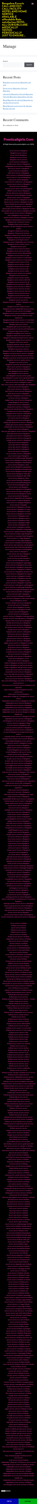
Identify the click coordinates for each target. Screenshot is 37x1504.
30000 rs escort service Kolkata (18, 963)
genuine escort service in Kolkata (19, 1404)
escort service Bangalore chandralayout (19, 462)
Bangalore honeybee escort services (18, 333)
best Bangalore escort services (18, 373)
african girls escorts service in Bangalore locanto (18, 209)
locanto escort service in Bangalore (18, 759)
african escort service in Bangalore (18, 197)
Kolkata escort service (18, 926)
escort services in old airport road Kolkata (18, 1351)
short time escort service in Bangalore (18, 859)
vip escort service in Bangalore (18, 890)
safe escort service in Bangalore (18, 848)
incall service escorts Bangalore (18, 694)
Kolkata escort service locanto (18, 1037)
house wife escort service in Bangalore (18, 670)
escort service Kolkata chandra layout (18, 1226)
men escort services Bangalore (18, 808)
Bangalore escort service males (18, 271)
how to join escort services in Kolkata (18, 1444)
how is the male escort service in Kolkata (18, 1440)
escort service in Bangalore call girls (18, 507)
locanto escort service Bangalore (18, 754)
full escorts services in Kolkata (18, 1400)
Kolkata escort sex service (18, 1070)
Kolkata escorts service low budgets (18, 1079)
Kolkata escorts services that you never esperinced (18, 1084)
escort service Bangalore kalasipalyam (18, 467)
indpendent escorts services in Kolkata (18, 1482)
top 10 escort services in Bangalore (18, 875)
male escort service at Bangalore (18, 774)
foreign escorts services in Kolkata (18, 1398)
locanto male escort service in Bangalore (18, 761)
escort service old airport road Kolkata (18, 1315)
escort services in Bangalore (18, 162)
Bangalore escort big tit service (18, 240)
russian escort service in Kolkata (18, 957)
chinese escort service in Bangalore (18, 416)
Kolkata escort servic (19, 1017)
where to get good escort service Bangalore (18, 906)
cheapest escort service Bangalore (18, 411)
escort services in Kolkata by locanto (18, 1331)
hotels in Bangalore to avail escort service (18, 665)
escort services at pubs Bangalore (18, 558)
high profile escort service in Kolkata (19, 1422)
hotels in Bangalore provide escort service (18, 663)
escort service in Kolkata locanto (18, 1277)
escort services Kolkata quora (18, 1326)
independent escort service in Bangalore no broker (18, 701)
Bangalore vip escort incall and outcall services (18, 358)
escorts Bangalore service (18, 601)
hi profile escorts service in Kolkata (18, 1418)
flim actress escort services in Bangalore (18, 627)
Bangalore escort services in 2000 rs (18, 287)
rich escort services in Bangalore (18, 837)
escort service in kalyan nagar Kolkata (18, 1300)
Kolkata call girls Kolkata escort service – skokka (18, 999)
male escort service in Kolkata (18, 946)
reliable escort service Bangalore (18, 832)
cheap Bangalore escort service (18, 402)
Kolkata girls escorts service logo (18, 1093)
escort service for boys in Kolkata (18, 1257)
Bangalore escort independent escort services (18, 242)
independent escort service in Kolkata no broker (18, 1464)
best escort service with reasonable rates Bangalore (18, 385)
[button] (32, 3)
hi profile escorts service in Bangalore (18, 652)
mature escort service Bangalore (18, 805)
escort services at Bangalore (18, 556)
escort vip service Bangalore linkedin (18, 596)
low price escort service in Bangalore (18, 770)
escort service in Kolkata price (18, 1282)
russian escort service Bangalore (18, 846)
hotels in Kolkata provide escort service (18, 1429)
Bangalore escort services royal (18, 295)
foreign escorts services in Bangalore (18, 632)
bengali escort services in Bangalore (18, 369)
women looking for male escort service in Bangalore (18, 917)
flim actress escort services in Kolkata (18, 1393)
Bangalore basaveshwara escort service (18, 220)
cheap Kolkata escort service (18, 1168)
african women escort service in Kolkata (18, 986)
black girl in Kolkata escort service (18, 1162)
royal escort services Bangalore (18, 843)
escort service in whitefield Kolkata (18, 948)
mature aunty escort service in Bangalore (18, 803)
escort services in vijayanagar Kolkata (18, 1353)
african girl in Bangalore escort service (18, 206)
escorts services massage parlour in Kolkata (18, 1384)
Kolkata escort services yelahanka (18, 1068)
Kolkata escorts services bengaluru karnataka (18, 1081)
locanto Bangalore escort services (18, 750)
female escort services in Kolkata (18, 1389)
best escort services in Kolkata (18, 1155)
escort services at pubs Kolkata (18, 1324)
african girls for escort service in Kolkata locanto (18, 983)
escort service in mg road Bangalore (18, 177)
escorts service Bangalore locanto (18, 607)
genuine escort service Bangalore (19, 636)
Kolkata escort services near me (18, 1061)
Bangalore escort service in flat (18, 262)
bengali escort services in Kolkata (18, 1135)
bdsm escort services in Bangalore (18, 367)
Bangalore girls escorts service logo (18, 327)
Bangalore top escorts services (18, 349)
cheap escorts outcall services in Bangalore (18, 409)
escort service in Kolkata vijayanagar (18, 1295)
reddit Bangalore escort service (18, 830)
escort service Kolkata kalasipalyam (18, 1233)
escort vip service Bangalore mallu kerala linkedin (18, 598)
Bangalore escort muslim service (18, 244)
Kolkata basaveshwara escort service (18, 992)
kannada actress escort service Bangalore (18, 736)
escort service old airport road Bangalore (18, 549)
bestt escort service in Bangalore (18, 393)
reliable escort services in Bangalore (18, 834)
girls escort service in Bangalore (18, 645)
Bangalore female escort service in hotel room (18, 322)
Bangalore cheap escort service (18, 231)
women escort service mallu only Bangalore (18, 915)
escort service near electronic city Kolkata (18, 1311)
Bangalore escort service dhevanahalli (18, 253)
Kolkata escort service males (18, 1041)
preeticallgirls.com (18, 139)
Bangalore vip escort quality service (18, 360)
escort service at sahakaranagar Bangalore (18, 458)
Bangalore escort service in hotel (18, 264)
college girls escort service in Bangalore (18, 425)
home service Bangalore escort (18, 658)
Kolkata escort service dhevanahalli (18, 1024)
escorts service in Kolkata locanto (18, 1375)
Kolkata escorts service (18, 930)
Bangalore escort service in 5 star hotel (18, 258)
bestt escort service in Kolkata (18, 1159)
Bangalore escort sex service (18, 300)
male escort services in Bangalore (18, 792)
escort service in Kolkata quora (18, 1284)
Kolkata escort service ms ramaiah (18, 1044)
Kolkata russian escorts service (18, 1113)
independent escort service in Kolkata (18, 939)
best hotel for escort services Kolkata (18, 1157)
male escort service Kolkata (18, 952)
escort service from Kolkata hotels (18, 1260)
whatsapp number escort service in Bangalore (19, 903)
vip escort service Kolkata (18, 959)
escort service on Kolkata (18, 1317)
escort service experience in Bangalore (18, 489)
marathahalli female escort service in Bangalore (18, 799)
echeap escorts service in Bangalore (18, 440)
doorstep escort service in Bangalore (18, 436)
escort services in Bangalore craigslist (18, 569)
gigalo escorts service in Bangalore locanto (18, 643)
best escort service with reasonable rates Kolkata (18, 1150)
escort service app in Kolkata (18, 1222)
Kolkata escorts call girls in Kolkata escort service (18, 1073)
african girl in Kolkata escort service (18, 979)
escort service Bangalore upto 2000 (18, 476)
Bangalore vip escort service (18, 362)
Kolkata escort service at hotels (18, 1021)
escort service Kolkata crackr (18, 1231)
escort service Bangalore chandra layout (18, 460)
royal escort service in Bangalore (18, 841)
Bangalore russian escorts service (18, 347)
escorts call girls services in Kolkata (18, 1369)
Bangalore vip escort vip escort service (18, 364)
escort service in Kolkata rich (18, 1291)
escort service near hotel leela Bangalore (18, 547)
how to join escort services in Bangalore (18, 679)
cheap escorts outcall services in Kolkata (18, 1175)
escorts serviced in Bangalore (18, 612)
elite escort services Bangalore (18, 442)
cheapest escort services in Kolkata (18, 1179)
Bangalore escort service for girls (19, 255)
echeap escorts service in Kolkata (18, 1206)
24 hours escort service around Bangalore (18, 189)
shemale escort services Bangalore (18, 857)
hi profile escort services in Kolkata (18, 1415)
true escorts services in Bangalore (18, 881)
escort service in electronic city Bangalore (18, 182)
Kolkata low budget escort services (18, 1106)
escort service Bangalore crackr (18, 465)
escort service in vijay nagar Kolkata (18, 1306)
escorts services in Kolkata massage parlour (18, 1382)
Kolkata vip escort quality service (19, 1126)
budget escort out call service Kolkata (18, 1166)
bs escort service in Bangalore (19, 398)
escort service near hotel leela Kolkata (18, 1313)
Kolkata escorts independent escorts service (18, 1077)
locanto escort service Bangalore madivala (18, 756)
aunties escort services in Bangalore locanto (18, 217)
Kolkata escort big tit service (18, 1010)
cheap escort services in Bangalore (18, 407)
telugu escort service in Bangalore (18, 872)
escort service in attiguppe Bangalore (18, 503)
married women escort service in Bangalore (18, 801)
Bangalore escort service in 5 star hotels (18, 260)
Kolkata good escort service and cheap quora (18, 1095)
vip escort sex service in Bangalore (18, 895)
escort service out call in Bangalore (18, 554)
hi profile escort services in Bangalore (18, 650)
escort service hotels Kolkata (18, 1262)
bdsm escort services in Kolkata (18, 1133)
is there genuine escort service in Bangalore (18, 730)
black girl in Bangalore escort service (18, 396)
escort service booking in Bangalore (18, 480)
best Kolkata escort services (18, 1139)
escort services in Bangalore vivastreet (18, 583)
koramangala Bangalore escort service (18, 741)
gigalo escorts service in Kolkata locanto (18, 1409)
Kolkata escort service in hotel (18, 1035)
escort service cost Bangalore (18, 487)
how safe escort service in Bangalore (18, 676)
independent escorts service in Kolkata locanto (18, 1480)
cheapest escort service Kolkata (18, 1177)
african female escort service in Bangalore (18, 204)
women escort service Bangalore (18, 912)
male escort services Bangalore (18, 790)
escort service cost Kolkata (18, 1253)
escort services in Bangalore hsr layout (18, 574)
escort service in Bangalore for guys (18, 509)
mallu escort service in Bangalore (18, 797)
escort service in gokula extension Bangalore (18, 532)
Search (5, 61)
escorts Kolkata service (18, 1366)
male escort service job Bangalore (18, 779)
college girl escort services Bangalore (18, 420)
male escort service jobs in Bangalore (18, 783)
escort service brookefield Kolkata (18, 1248)
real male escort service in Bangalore (18, 823)
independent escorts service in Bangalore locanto (18, 716)
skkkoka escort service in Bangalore (18, 861)
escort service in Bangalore (19, 151)
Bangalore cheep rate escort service (18, 238)
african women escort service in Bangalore (18, 213)
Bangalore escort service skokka (18, 278)
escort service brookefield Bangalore (18, 483)
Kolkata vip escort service (18, 1128)
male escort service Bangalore (18, 180)
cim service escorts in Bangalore (18, 418)
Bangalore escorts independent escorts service (18, 309)
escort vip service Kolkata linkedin (18, 1362)
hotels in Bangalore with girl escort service (18, 667)
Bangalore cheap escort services (18, 233)
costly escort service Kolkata (18, 1195)
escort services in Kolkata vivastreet (18, 1349)
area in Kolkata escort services (18, 988)
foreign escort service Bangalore (18, 630)
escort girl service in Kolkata (18, 1211)
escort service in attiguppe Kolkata (18, 1269)
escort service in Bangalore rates (18, 520)
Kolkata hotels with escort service (18, 1101)
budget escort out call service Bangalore (18, 400)
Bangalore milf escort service (18, 342)
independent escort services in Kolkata (18, 1469)
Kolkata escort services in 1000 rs (18, 1055)
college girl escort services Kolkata (18, 1186)
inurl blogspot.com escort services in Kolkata (19, 1484)
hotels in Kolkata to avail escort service (18, 1431)
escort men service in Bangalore (18, 449)
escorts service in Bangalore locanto (18, 609)
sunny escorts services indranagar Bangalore (18, 868)
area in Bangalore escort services (18, 215)
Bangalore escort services (18, 160)
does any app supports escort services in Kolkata (18, 1197)
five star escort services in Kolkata (18, 1391)
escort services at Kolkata (18, 1322)
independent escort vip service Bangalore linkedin (18, 710)
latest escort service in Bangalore (18, 745)
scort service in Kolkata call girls (18, 1273)
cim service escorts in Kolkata (18, 1184)
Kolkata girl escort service (18, 1090)
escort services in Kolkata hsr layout (19, 1340)
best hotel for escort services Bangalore (18, 391)
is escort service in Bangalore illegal (18, 723)
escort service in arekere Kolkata (18, 1266)
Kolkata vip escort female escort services (18, 1122)
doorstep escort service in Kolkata (18, 1202)
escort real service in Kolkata (18, 1217)
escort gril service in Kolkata (18, 1213)
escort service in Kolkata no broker (18, 1280)
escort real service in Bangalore (18, 451)
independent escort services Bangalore (18, 703)
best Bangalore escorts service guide (18, 376)
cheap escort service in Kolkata (18, 1171)
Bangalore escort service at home (18, 249)
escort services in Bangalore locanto (18, 576)
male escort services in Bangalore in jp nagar (18, 794)
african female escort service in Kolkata (18, 977)
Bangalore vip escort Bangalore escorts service (18, 351)
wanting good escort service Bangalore (18, 897)
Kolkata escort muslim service (18, 1015)
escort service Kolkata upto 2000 (18, 1242)
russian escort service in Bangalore (18, 184)
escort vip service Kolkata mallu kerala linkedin (18, 1364)
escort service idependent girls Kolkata (18, 1264)
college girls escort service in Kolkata (18, 1190)
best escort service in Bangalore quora (18, 382)
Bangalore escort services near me (18, 291)
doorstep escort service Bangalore (18, 434)
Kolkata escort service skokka (18, 1048)
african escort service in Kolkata (18, 970)
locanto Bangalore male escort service (18, 752)
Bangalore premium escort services (18, 344)
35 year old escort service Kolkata (18, 966)
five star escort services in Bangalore (18, 625)
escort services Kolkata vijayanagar (18, 1329)
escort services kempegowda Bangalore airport (18, 589)
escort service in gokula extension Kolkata (19, 1297)
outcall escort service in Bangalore (18, 817)
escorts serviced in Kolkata (19, 1378)
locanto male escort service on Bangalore (18, 763)
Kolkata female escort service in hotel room (18, 1088)
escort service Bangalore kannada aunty (18, 469)
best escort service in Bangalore (18, 168)
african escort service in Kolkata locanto (18, 972)
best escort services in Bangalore (18, 389)
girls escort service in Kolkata (18, 1411)
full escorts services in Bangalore (18, 634)
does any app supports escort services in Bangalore (18, 431)
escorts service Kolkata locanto (18, 1373)
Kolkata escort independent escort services (18, 1012)
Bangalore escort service (18, 153)
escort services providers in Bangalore (18, 592)
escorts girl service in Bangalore (18, 605)
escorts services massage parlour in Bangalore (18, 618)
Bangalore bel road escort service (18, 222)
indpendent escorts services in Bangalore (18, 719)
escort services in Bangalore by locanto (19, 565)
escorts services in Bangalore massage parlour (18, 616)
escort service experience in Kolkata (18, 1255)
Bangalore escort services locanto (18, 289)
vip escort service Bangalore (18, 186)
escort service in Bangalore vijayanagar (18, 529)
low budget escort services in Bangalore (18, 768)
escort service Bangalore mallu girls (18, 474)
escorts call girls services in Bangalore (18, 603)
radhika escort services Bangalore (18, 821)
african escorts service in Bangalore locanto (18, 202)
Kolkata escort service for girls (18, 1026)
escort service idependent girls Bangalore (18, 498)
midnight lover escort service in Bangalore (18, 810)
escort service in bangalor (18, 505)
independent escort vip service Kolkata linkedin (18, 1473)
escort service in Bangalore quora (18, 518)
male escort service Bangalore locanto (18, 777)
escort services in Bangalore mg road (18, 578)
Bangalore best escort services (18, 224)
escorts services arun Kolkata (18, 1380)
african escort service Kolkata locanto (18, 968)
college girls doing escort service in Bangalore (18, 422)
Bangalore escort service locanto (18, 266)
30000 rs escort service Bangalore (18, 191)
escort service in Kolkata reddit (18, 1288)
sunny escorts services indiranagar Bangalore (18, 866)
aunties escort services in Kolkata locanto (18, 990)
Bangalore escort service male (18, 269)
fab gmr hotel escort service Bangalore (18, 621)
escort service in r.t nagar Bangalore (18, 538)
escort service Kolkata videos (18, 1244)
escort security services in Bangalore (18, 454)
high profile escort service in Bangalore (18, 656)
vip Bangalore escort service (18, 888)
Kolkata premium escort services (18, 1110)
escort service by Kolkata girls (19, 1251)
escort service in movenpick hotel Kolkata (18, 1302)
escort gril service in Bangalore (18, 447)
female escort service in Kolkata (18, 937)
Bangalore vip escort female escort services (18, 356)
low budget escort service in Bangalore (18, 765)
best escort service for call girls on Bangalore (19, 380)
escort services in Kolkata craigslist (18, 1335)
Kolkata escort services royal (18, 1066)
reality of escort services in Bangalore (18, 826)
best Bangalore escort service (18, 371)
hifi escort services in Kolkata (18, 1420)
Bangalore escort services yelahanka (18, 298)
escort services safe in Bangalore (18, 594)
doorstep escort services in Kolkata (18, 1204)
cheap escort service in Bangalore (18, 405)
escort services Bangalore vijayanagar (18, 563)
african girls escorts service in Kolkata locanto (18, 981)
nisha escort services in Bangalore (18, 812)
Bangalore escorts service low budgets (18, 311)
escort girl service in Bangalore (18, 445)
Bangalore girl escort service (18, 324)
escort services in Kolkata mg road (18, 1344)
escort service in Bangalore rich (18, 525)
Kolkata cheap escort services (19, 1003)
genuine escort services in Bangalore (18, 641)
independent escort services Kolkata (18, 1467)
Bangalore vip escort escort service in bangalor (18, 353)
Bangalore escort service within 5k (18, 280)
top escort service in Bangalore (18, 877)
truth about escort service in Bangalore (18, 883)
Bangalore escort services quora (18, 293)
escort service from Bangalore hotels (18, 494)
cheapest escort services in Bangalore (18, 413)
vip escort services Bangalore (18, 892)
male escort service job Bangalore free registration (18, 781)
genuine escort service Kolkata (18, 1402)
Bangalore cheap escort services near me (18, 235)
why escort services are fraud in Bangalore (18, 910)
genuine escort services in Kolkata (18, 1407)
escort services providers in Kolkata (18, 1358)
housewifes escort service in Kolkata (18, 1438)
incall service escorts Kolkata (18, 1460)
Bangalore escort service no (18, 275)
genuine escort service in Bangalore (18, 638)
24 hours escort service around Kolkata (18, 961)
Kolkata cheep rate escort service (18, 1008)
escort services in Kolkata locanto (18, 1342)
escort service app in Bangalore (18, 456)
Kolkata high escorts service (18, 1097)
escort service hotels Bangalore (18, 496)
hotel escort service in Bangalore (18, 661)
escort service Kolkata (18, 928)
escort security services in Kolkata (18, 1220)
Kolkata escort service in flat (18, 1032)
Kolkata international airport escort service (18, 1104)
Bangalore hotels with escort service (19, 336)
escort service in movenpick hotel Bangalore (18, 536)
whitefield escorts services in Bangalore (18, 908)
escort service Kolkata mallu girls (18, 1239)
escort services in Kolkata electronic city (18, 1337)
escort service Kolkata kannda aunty (18, 1237)
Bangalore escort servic (18, 246)
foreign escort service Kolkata (18, 1395)
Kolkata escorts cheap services (18, 1075)
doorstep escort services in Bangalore (18, 438)
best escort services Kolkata (18, 1153)
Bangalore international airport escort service (18, 338)
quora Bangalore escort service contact (19, 819)
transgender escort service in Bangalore (18, 879)
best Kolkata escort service (18, 1137)
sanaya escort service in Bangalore (18, 850)
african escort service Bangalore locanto (18, 195)
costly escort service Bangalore (18, 429)
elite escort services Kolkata (18, 1208)
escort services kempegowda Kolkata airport (18, 1355)
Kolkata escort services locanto (18, 1059)
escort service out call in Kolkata (18, 1320)
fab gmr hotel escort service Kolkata (18, 1386)
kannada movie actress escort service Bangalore (18, 739)
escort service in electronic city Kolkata (18, 954)
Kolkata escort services (18, 932)
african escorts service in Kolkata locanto (18, 975)
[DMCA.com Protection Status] (6, 1491)
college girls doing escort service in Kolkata (18, 1188)
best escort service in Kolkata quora (18, 1148)
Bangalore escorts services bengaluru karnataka (18, 313)
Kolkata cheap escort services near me (18, 1006)
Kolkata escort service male (18, 1039)
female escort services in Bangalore (18, 623)
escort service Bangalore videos (18, 478)
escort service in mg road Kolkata (18, 950)
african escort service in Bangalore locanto (18, 200)
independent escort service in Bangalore (18, 166)
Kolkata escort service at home (18, 1019)
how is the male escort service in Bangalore (18, 674)
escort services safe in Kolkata (18, 1360)
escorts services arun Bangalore (18, 614)
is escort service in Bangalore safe (18, 725)
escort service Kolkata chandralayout (18, 1228)
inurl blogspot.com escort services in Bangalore (18, 721)
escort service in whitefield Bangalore (18, 175)
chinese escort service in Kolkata (19, 1182)
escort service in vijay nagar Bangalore (18, 540)
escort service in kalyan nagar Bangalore (18, 534)
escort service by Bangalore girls (18, 485)
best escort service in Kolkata (18, 941)
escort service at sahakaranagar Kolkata (18, 1224)
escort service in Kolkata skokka (18, 1293)
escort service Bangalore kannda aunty (18, 471)
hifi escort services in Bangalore (18, 654)
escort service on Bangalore (18, 552)
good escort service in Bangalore (18, 647)
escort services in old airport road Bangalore (18, 585)
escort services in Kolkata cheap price (18, 1333)
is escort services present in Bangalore (18, 728)
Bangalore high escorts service (18, 331)
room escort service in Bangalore (19, 839)
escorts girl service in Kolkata (18, 1371)
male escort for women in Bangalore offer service (18, 772)
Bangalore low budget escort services (18, 340)
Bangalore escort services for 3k (18, 282)
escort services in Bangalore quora (18, 581)
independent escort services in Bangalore (18, 705)
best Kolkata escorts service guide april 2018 (18, 1144)
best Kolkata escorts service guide (18, 1142)
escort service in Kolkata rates (18, 1286)
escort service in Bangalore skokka (18, 527)
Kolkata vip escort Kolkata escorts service (18, 1117)
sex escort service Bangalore (18, 852)
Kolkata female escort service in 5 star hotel (18, 1086)
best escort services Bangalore (18, 387)
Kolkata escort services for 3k (18, 1052)
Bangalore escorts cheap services (18, 307)
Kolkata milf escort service (18, 1108)
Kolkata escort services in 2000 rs (18, 1057)
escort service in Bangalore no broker (18, 514)
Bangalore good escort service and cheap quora (18, 329)
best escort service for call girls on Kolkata (18, 1146)
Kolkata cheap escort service (18, 1001)
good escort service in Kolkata (18, 1413)
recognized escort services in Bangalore (18, 828)
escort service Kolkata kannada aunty (18, 1235)
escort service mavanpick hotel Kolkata (19, 1309)
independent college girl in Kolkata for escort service (18, 1462)
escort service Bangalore (18, 155)
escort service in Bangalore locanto (18, 511)
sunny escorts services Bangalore (18, 863)
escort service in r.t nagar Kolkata (18, 1304)
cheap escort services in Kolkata (18, 1173)
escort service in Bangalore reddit (18, 523)
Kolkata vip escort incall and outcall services (18, 1124)
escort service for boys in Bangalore (18, 491)
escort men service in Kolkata (18, 1215)
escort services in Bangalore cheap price (18, 567)
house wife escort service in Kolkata (18, 1435)
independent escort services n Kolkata (18, 1471)
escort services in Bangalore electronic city (18, 572)
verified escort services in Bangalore (18, 886)
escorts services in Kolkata (19, 943)
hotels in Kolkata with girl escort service (18, 1433)
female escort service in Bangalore (18, 164)
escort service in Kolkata (18, 923)
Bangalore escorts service (18, 157)
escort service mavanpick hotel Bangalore (18, 543)
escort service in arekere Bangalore (18, 500)
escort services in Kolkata (18, 934)
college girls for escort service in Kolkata (18, 1193)
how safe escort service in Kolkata (18, 1442)
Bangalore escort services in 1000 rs (18, 284)
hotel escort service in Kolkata (18, 1427)
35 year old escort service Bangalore (18, 193)
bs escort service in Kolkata (18, 1164)
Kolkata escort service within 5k (18, 1050)
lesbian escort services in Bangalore (18, 748)
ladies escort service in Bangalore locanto (18, 743)
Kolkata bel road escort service (18, 995)
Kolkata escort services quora (18, 1064)
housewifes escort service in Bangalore (18, 672)
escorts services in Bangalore (18, 171)
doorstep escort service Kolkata (18, 1199)
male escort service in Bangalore (18, 173)
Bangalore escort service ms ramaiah (18, 273)
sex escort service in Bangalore (18, 854)
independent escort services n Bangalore (18, 707)
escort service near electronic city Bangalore (18, 545)
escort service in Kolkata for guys (18, 1275)
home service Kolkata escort (18, 1424)
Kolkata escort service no (18, 1046)
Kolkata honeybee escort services (18, 1099)
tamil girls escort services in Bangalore (18, 870)
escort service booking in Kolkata (18, 1246)
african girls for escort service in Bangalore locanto (18, 211)
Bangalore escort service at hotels (18, 251)
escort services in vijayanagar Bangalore (18, 587)
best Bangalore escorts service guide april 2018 (18, 378)
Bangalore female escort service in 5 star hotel (18, 320)
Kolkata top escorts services (18, 1115)
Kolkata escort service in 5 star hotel (18, 1028)
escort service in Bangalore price (18, 516)
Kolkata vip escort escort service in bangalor (18, 1119)
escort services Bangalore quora (18, 560)
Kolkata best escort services (18, 997)
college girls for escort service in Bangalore (18, 427)
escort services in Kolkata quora (18, 1346)
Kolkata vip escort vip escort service (18, 1130)
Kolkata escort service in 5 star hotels (18, 1030)
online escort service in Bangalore (18, 814)
